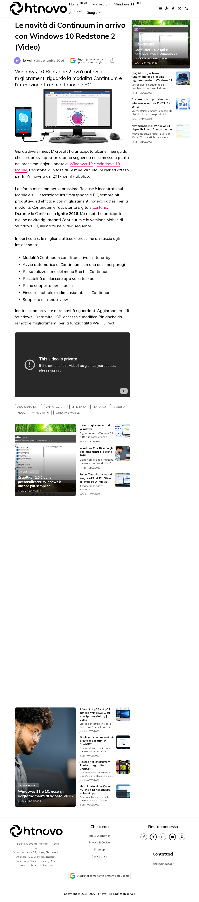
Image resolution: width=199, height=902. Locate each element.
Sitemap (99, 849)
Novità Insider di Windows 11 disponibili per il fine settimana (152, 127)
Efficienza (79, 406)
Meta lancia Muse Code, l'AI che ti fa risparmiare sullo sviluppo (94, 790)
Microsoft (120, 406)
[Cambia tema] (166, 8)
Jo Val (27, 60)
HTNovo (101, 893)
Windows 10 (81, 163)
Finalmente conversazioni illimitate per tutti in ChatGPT (96, 740)
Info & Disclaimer (99, 835)
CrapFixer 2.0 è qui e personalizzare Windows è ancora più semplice (39, 481)
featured (99, 406)
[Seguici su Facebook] (172, 8)
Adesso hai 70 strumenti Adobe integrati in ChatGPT (95, 765)
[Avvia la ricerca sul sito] (186, 8)
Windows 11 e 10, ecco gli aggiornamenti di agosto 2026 (96, 451)
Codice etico (99, 856)
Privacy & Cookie (99, 842)
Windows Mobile (68, 412)
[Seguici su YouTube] (172, 837)
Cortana (100, 207)
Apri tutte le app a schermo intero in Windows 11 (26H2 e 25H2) (151, 103)
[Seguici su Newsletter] (163, 837)
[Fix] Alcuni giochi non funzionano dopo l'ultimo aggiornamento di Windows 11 (152, 76)
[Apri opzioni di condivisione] (112, 60)
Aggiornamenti (28, 406)
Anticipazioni (55, 406)
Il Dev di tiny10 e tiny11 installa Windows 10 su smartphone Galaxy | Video (94, 714)
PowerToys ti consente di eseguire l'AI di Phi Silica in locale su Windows (96, 478)
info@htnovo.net (163, 863)
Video (21, 412)
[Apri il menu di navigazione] (160, 8)
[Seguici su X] (179, 8)
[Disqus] (72, 550)
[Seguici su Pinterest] (182, 837)
